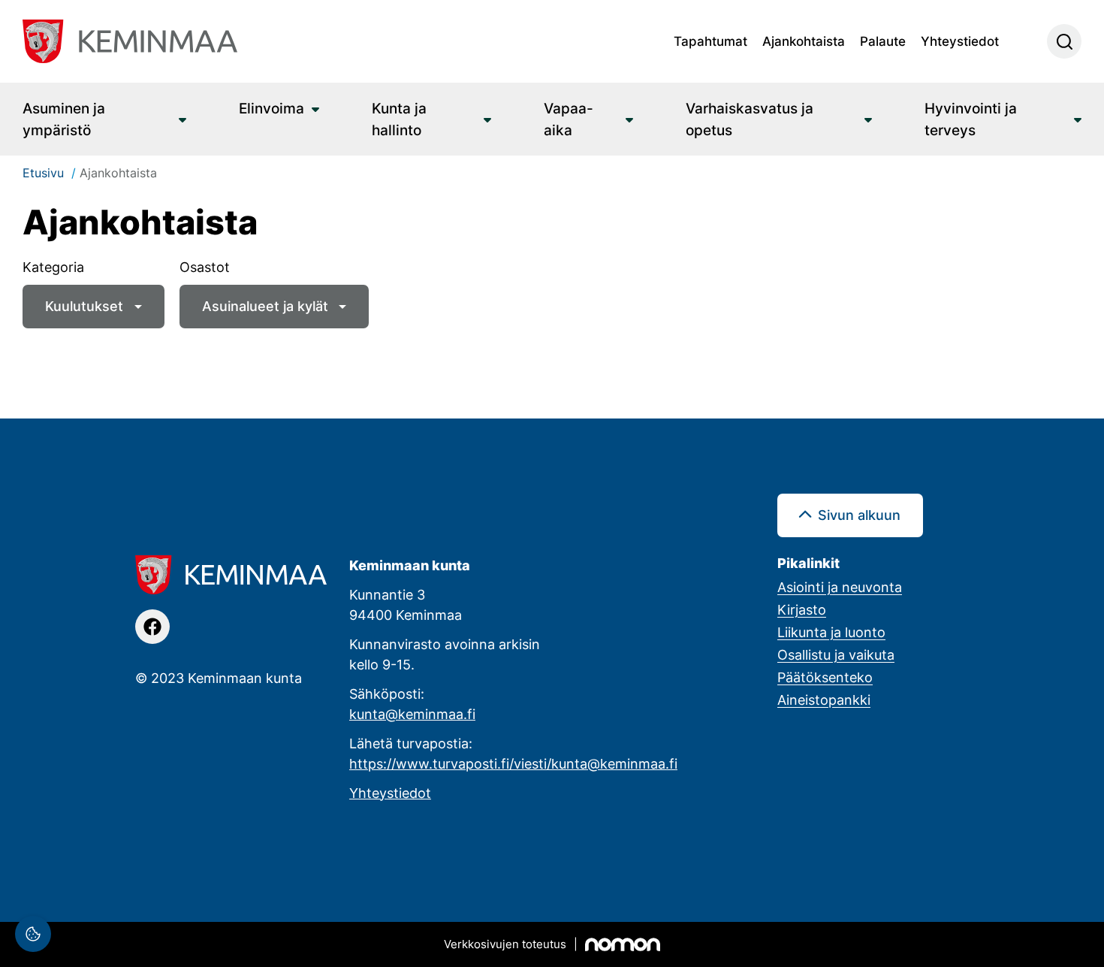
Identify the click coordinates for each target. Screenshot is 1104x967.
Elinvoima (271, 108)
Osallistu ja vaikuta (835, 654)
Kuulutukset (84, 306)
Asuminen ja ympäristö (64, 119)
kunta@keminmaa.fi (412, 714)
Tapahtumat (710, 41)
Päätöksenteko (825, 677)
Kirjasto (801, 609)
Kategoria (53, 267)
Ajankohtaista (803, 41)
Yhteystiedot (960, 41)
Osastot (204, 267)
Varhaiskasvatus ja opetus (749, 119)
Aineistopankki (823, 699)
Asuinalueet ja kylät (265, 306)
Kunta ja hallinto (399, 119)
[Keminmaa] (130, 41)
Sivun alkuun (859, 514)
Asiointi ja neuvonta (839, 587)
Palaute (883, 41)
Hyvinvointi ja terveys (971, 119)
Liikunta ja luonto (831, 632)
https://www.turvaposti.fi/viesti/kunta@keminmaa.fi (513, 763)
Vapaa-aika (568, 119)
